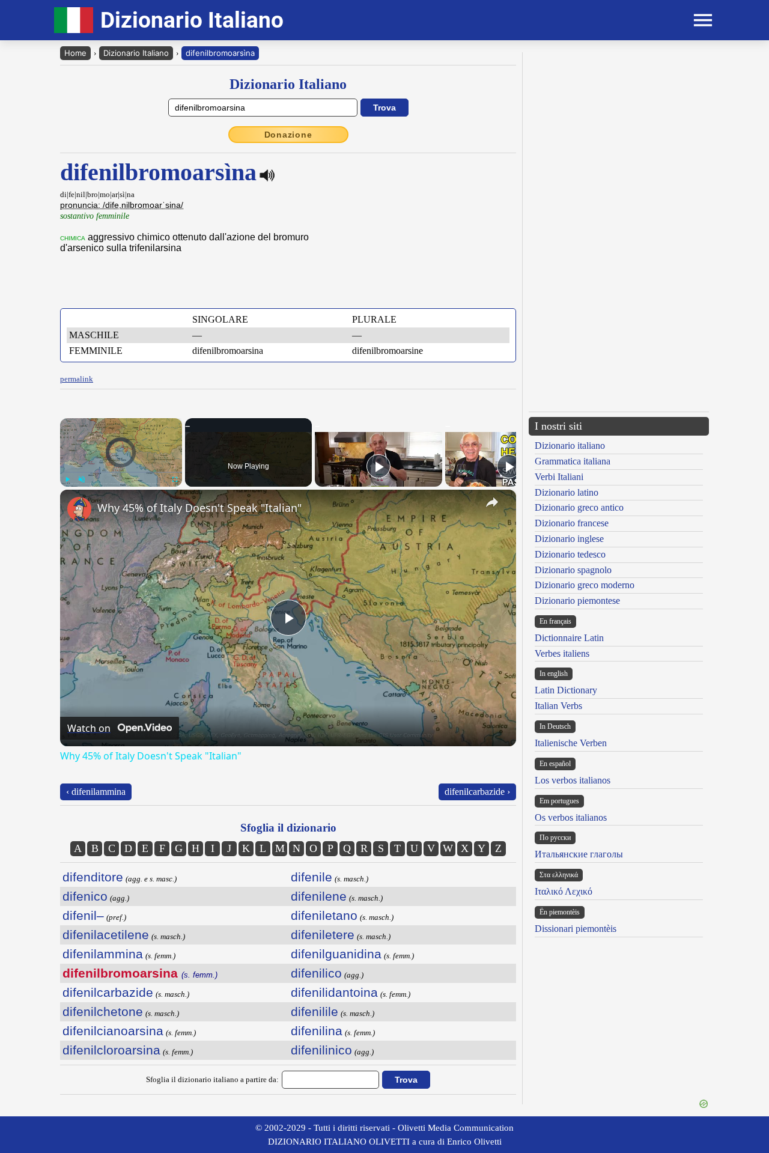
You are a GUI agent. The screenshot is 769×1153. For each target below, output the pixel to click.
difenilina (316, 1031)
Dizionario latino (566, 492)
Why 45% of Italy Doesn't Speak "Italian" (199, 507)
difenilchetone (102, 1011)
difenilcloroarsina (111, 1050)
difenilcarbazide (107, 992)
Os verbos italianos (571, 817)
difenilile (314, 1011)
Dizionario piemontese (577, 600)
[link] (79, 509)
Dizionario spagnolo (573, 570)
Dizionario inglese (569, 539)
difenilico (316, 973)
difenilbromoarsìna (220, 53)
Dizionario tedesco (570, 554)
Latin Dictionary (566, 690)
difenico (85, 896)
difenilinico (321, 1050)
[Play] (67, 479)
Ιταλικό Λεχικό (563, 891)
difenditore (92, 877)
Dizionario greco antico (579, 507)
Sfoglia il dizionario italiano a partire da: (212, 1079)
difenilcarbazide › (477, 791)
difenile (311, 877)
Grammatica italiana (572, 461)
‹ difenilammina (96, 791)
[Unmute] (81, 479)
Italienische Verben (571, 743)
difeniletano (324, 915)
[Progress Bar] (121, 472)
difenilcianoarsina (112, 1031)
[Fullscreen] (175, 479)
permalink (76, 378)
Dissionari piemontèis (575, 928)
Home (75, 53)
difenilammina (102, 954)
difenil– (83, 915)
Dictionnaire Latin (569, 638)
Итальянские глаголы (579, 854)
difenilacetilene (105, 935)
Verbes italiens (562, 653)
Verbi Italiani (559, 477)
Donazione (288, 134)
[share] (492, 502)
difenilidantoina (334, 992)
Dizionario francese (572, 523)
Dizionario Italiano (136, 53)
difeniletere (322, 935)
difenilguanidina (336, 954)
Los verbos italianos (572, 780)
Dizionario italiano (570, 445)
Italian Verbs (558, 706)
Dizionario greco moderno (584, 585)
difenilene (319, 896)
